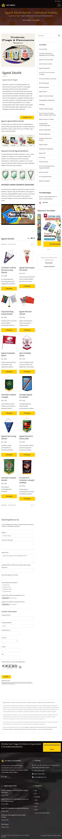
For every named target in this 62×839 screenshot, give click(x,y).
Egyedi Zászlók (36, 20)
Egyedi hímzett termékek (46, 59)
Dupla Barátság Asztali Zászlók (7, 312)
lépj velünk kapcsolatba (47, 729)
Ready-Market (57, 835)
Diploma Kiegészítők (45, 129)
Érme (46, 727)
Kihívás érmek (51, 727)
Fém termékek (43, 49)
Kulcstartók (39, 727)
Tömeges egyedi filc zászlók (25, 396)
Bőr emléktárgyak (44, 83)
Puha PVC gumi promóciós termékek (47, 73)
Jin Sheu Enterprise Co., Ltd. (17, 835)
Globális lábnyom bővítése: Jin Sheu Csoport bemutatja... (14, 791)
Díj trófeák (42, 157)
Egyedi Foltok (43, 91)
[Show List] (34, 238)
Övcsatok (15, 729)
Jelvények (10, 729)
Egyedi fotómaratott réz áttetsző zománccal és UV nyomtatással (14, 800)
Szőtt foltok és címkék (45, 64)
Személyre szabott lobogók (8, 396)
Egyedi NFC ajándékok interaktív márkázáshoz (15, 808)
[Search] (59, 36)
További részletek (49, 266)
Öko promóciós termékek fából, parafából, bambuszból (47, 114)
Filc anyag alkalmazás (45, 176)
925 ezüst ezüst (43, 161)
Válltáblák (42, 104)
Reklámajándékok (44, 87)
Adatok (36, 803)
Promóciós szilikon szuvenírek (47, 78)
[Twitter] (3, 777)
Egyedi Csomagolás (44, 181)
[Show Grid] (32, 238)
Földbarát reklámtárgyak (46, 109)
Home (24, 20)
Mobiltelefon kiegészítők (46, 149)
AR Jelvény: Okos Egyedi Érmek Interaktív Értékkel (13, 816)
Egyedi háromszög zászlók (8, 437)
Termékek (37, 797)
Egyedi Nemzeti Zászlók (25, 312)
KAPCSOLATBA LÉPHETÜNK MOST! (52, 747)
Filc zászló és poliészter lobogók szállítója (26, 480)
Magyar (59, 1)
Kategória (29, 20)
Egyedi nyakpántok (44, 68)
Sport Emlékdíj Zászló (25, 354)
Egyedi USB (42, 153)
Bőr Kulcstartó (33, 729)
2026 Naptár (5, 824)
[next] (33, 231)
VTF (35, 793)
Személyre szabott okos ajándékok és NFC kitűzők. (47, 54)
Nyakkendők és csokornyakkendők (44, 124)
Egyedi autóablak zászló (8, 354)
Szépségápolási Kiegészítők (46, 100)
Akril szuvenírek (43, 172)
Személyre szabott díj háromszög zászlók (8, 270)
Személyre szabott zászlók (8, 479)
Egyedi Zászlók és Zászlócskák (26, 437)
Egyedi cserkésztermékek (46, 96)
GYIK (35, 809)
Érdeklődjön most (27, 117)
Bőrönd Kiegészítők (44, 134)
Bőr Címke (27, 729)
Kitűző (35, 727)
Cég (35, 790)
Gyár (35, 806)
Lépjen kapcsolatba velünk (42, 813)
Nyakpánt (27, 727)
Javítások (31, 727)
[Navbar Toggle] (59, 5)
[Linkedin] (5, 777)
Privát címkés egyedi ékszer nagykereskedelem (47, 167)
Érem (43, 727)
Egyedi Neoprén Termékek (46, 119)
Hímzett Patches (20, 729)
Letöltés (45, 202)
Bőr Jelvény (5, 729)
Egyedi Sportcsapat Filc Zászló (26, 268)
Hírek (36, 800)
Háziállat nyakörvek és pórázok (45, 139)
